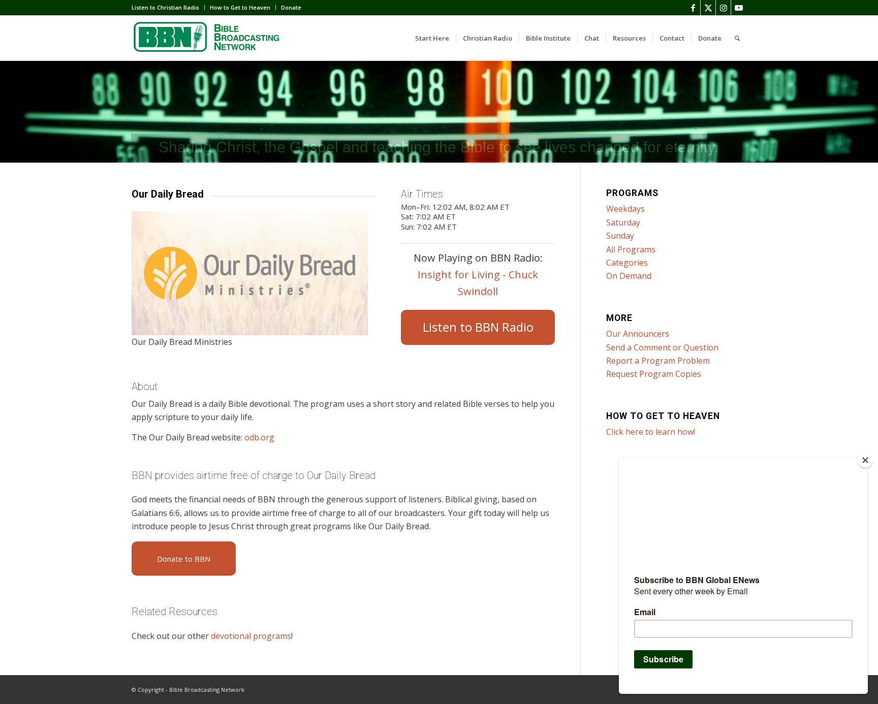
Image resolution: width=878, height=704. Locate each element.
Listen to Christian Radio (165, 7)
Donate (291, 7)
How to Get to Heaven (240, 7)
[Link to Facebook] (692, 7)
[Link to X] (708, 7)
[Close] (865, 460)
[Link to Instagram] (723, 7)
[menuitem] (168, 7)
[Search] (737, 38)
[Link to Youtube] (738, 7)
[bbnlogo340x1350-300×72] (208, 38)
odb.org (259, 437)
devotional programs (251, 636)
